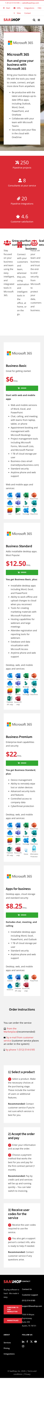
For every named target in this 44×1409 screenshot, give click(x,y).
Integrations (9, 1354)
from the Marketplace (10, 1030)
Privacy (27, 1374)
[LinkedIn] (23, 1341)
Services (7, 1342)
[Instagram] (23, 1346)
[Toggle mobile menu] (39, 20)
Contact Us (27, 1289)
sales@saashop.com (30, 3)
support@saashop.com (32, 1306)
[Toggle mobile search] (34, 20)
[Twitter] (31, 1341)
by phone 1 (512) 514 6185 (20, 1049)
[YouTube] (35, 1341)
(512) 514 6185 (28, 1300)
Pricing (7, 1348)
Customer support (30, 1295)
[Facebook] (27, 1341)
